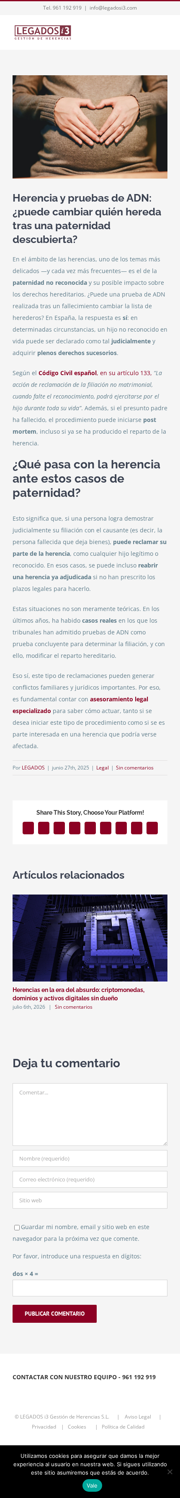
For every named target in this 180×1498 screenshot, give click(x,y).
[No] (169, 1471)
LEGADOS (33, 767)
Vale (92, 1485)
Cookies (79, 1426)
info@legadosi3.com (113, 7)
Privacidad (44, 1426)
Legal (102, 767)
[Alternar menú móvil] (164, 33)
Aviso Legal (138, 1416)
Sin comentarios (135, 767)
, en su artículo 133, (95, 373)
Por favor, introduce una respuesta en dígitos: (77, 1256)
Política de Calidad (125, 1426)
